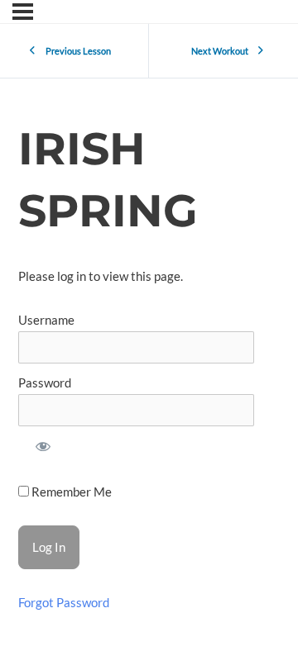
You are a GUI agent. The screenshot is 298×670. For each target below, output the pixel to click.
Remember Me (70, 492)
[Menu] (23, 11)
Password (44, 383)
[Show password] (42, 449)
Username (46, 320)
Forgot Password (63, 603)
